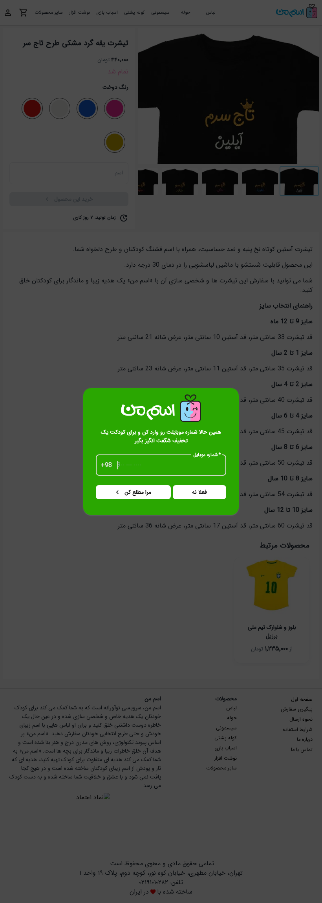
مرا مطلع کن (137, 492)
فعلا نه (199, 492)
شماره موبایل (207, 454)
